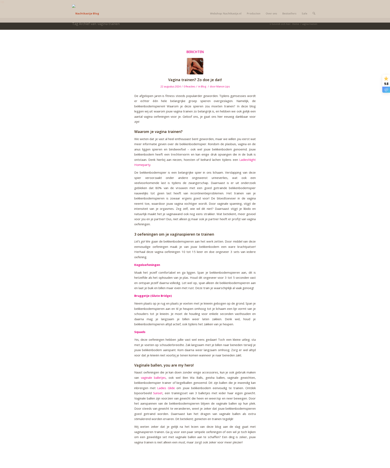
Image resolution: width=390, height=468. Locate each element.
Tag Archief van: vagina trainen (96, 24)
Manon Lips (223, 86)
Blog (203, 86)
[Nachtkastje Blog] (85, 13)
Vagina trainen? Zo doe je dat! (195, 79)
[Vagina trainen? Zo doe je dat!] (195, 66)
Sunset (157, 393)
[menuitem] (225, 13)
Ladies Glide (166, 388)
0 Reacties (189, 86)
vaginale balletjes (153, 377)
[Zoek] (314, 13)
